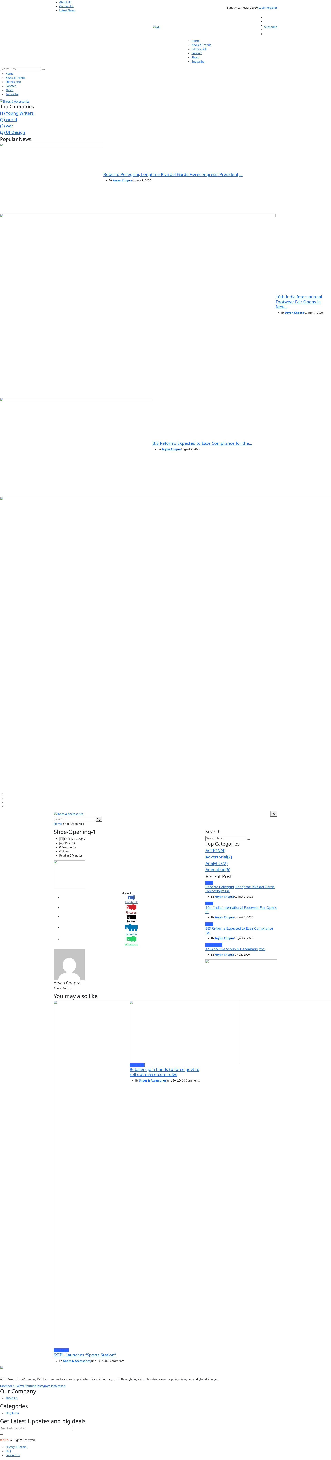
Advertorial (218, 857)
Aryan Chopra (122, 180)
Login (262, 7)
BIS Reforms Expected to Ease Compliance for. (239, 930)
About (195, 57)
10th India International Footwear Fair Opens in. (241, 909)
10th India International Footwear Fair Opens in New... (299, 302)
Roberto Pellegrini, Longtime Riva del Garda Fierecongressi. (240, 889)
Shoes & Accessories (77, 1361)
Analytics (216, 863)
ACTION (215, 850)
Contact (197, 53)
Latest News (67, 10)
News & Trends (201, 45)
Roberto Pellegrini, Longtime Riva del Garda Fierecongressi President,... (173, 174)
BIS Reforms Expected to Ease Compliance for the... (202, 443)
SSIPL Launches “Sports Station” (85, 1355)
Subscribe (270, 27)
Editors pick (199, 49)
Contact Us (66, 6)
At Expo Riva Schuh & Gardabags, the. (235, 949)
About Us (65, 2)
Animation (217, 869)
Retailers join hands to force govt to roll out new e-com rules (164, 1072)
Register (271, 7)
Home (195, 41)
